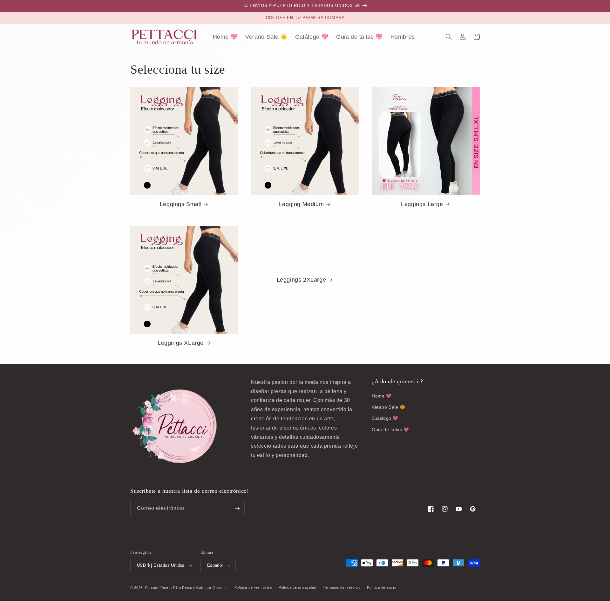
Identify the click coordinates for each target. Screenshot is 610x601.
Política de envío (381, 587)
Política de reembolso (253, 587)
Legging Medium (301, 204)
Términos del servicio (342, 587)
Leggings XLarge (181, 343)
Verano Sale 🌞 (388, 407)
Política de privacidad (297, 587)
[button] (449, 37)
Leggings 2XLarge (301, 280)
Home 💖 (382, 395)
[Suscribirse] (237, 508)
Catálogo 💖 (385, 418)
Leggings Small (180, 204)
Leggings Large (422, 204)
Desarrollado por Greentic (205, 588)
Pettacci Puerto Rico (163, 588)
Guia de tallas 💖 (390, 429)
